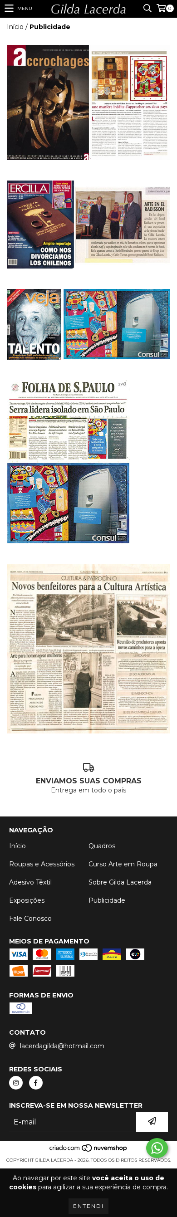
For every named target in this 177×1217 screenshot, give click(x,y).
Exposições (26, 900)
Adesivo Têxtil (30, 882)
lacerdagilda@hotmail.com (62, 1046)
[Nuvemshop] (88, 1151)
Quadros (101, 846)
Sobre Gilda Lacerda (120, 882)
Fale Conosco (30, 918)
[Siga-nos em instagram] (16, 1083)
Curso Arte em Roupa (122, 864)
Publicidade (106, 900)
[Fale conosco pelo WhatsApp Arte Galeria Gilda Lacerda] (157, 1148)
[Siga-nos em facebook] (36, 1083)
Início (15, 27)
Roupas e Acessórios (41, 864)
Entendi (88, 1205)
